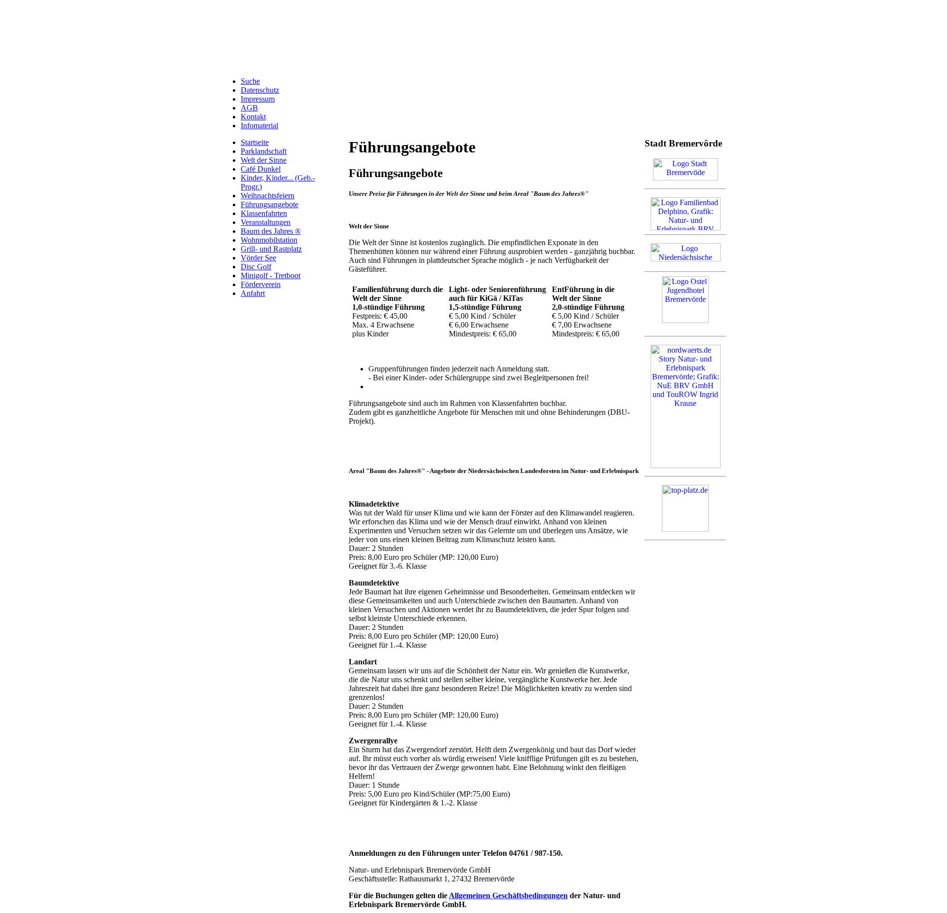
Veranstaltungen (266, 222)
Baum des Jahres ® (271, 231)
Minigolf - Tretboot (270, 275)
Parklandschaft (264, 151)
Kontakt (253, 116)
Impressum (258, 99)
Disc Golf (256, 266)
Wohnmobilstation (269, 240)
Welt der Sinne (264, 160)
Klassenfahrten (264, 213)
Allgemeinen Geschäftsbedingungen (508, 895)
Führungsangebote (269, 204)
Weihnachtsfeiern (267, 195)
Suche (250, 81)
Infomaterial (259, 125)
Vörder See (258, 258)
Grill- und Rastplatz (271, 249)
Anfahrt (253, 293)
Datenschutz (260, 90)
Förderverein (261, 284)
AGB (249, 108)
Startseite (255, 142)
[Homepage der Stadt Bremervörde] (685, 178)
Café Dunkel (261, 169)
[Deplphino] (686, 227)
